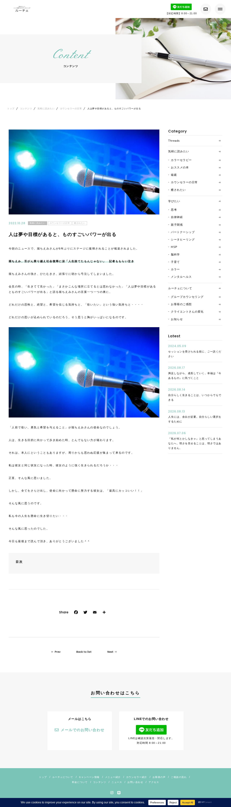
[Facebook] (76, 613)
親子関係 (177, 224)
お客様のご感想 (181, 304)
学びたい (174, 201)
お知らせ (177, 319)
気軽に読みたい (37, 223)
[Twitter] (85, 613)
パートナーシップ (183, 232)
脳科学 (175, 254)
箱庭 (174, 174)
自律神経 (177, 217)
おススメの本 (180, 167)
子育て (175, 261)
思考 (174, 209)
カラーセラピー (181, 160)
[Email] (95, 613)
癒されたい (79, 223)
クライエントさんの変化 (187, 311)
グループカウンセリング (187, 296)
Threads (174, 140)
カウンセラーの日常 (60, 223)
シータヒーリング (183, 239)
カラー (175, 269)
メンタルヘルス (181, 276)
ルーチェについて (180, 288)
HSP (174, 246)
